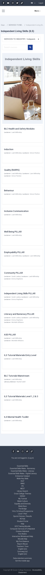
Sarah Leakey (16, 276)
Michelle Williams (18, 322)
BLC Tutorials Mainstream (16, 376)
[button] (33, 3)
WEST (22, 489)
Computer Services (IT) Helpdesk (22, 529)
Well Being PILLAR (13, 231)
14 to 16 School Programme (22, 511)
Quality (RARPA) (12, 170)
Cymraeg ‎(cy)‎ (22, 551)
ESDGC (22, 496)
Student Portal (22, 521)
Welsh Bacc (22, 506)
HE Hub (22, 519)
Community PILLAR (13, 273)
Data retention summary (22, 558)
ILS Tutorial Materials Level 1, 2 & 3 (21, 396)
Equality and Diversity (23, 504)
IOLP (22, 481)
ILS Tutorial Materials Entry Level (20, 355)
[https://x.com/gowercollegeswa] (17, 3)
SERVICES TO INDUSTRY (16, 25)
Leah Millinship (17, 132)
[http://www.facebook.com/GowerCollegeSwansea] (3, 3)
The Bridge (22, 509)
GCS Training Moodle (22, 526)
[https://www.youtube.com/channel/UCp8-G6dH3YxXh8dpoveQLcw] (8, 3)
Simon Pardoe (35, 153)
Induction (8, 149)
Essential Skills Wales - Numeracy (22, 468)
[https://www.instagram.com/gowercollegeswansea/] (13, 3)
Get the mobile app (22, 561)
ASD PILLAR (10, 334)
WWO (23, 484)
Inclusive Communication (16, 211)
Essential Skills (22, 466)
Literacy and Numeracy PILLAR (19, 314)
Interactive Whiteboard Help (22, 536)
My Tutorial (22, 499)
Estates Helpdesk (22, 531)
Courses (3, 25)
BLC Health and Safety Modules (19, 128)
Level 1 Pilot (22, 514)
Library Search (22, 491)
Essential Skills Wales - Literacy (22, 471)
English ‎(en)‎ (22, 549)
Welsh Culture (22, 501)
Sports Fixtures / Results (22, 516)
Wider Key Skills (22, 478)
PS (22, 486)
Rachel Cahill (21, 382)
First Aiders (22, 534)
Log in (41, 3)
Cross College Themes (22, 494)
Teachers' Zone (22, 546)
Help (22, 524)
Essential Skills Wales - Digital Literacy (22, 473)
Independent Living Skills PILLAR (19, 293)
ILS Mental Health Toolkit (16, 417)
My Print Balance (22, 541)
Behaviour (9, 190)
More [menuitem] (37, 11)
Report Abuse (22, 544)
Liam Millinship (35, 173)
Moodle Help (22, 539)
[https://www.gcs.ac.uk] (22, 3)
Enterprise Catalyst (22, 476)
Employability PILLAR (14, 252)
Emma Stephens (17, 279)
